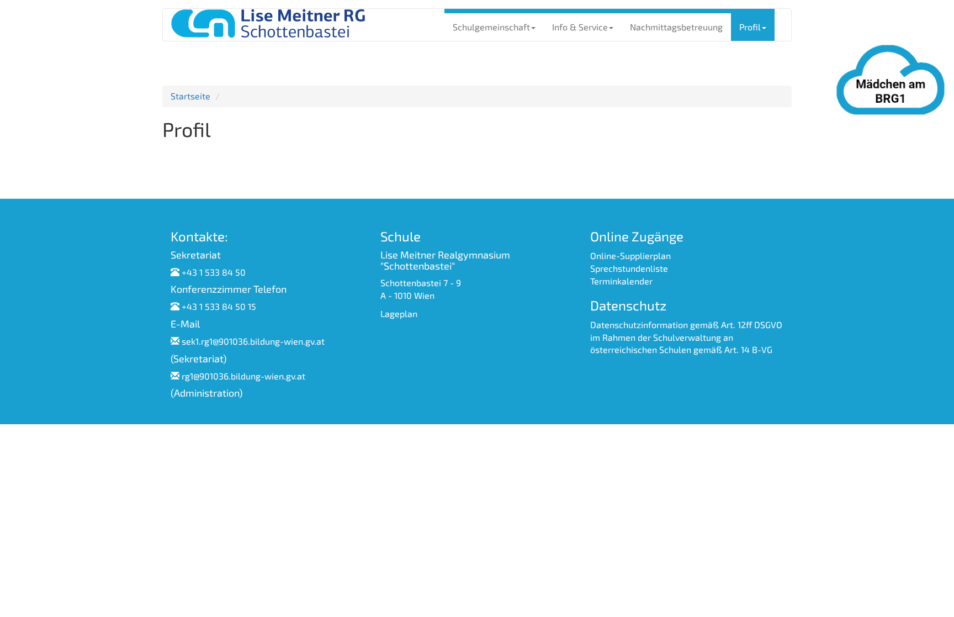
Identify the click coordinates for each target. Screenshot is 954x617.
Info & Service (580, 27)
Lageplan (398, 313)
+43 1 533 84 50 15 (219, 306)
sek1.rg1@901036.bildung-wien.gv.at (253, 341)
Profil (750, 27)
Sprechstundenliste (629, 268)
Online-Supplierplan (630, 255)
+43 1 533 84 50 (214, 272)
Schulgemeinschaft (491, 27)
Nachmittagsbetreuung (676, 27)
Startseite (190, 96)
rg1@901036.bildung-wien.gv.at (243, 376)
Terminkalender (621, 281)
